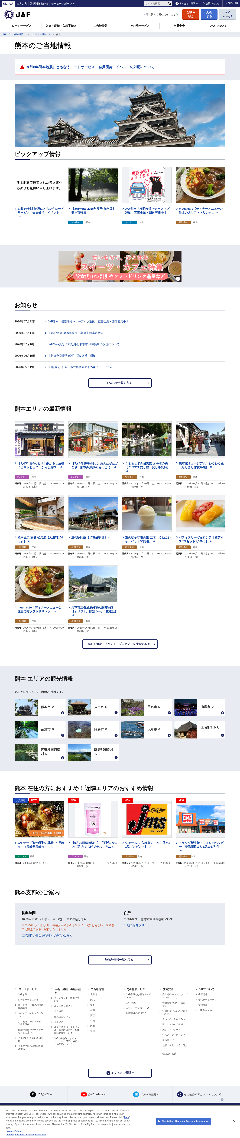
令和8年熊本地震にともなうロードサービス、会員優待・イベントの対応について (90, 67)
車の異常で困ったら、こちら (162, 14)
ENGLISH (233, 3)
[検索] (169, 3)
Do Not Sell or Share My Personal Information (183, 1121)
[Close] (234, 1121)
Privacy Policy (13, 1131)
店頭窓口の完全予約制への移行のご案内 (47, 935)
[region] (120, 1121)
